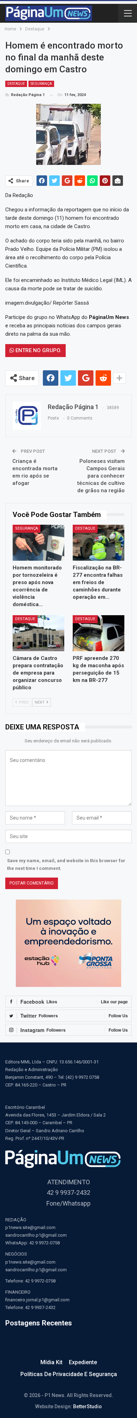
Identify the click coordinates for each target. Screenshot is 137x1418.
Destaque (16, 84)
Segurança (41, 84)
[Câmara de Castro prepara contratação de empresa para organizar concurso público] (38, 633)
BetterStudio (87, 1406)
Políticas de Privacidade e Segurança (68, 1374)
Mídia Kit (51, 1362)
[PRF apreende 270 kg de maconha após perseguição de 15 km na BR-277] (98, 633)
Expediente (83, 1362)
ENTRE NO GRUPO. (37, 350)
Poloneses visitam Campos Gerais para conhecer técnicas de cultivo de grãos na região (101, 476)
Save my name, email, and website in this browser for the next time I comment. (66, 864)
